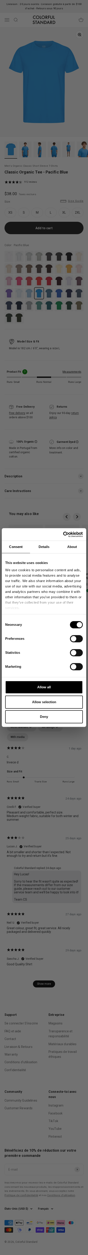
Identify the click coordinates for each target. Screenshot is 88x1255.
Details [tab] (44, 547)
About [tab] (72, 547)
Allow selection (44, 702)
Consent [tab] (16, 547)
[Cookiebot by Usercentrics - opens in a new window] (63, 534)
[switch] (76, 638)
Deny (44, 717)
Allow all (44, 687)
